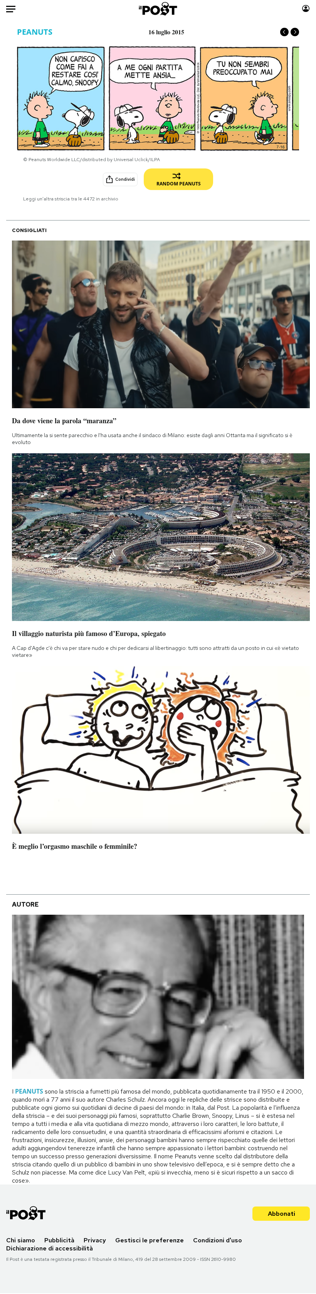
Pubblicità (59, 1240)
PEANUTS (34, 32)
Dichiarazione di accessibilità (49, 1248)
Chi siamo (20, 1240)
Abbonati (281, 1214)
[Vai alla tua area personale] (306, 9)
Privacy (95, 1240)
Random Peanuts (178, 183)
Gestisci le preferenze (149, 1240)
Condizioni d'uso (217, 1240)
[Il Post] (158, 8)
